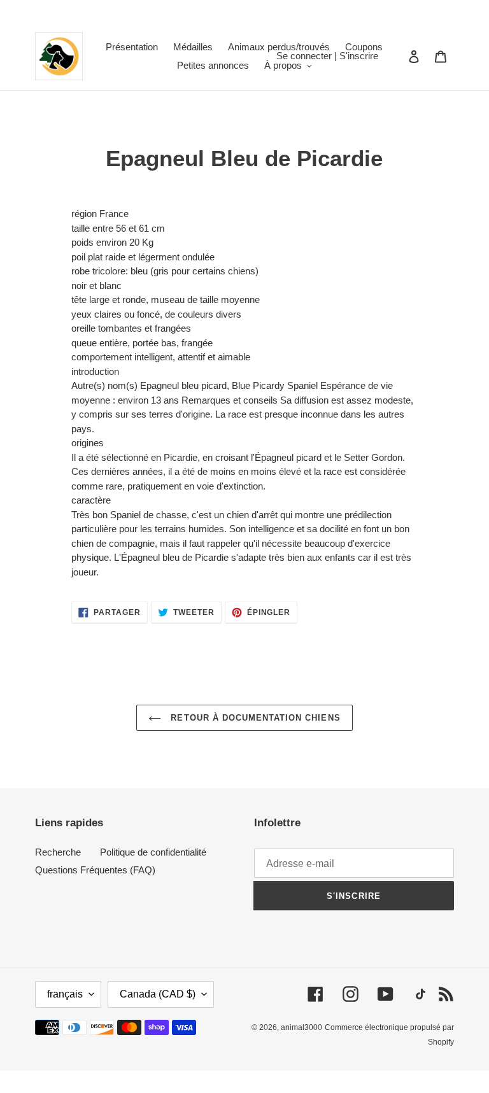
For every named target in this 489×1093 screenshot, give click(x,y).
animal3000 (301, 1027)
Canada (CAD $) (157, 994)
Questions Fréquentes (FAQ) (95, 869)
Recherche (58, 852)
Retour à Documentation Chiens (253, 718)
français (65, 994)
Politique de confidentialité (153, 852)
